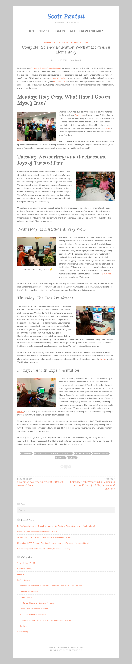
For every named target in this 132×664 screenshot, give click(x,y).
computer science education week (53, 453)
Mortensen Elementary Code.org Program (66, 43)
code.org (27, 453)
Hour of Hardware (60, 78)
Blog (72, 31)
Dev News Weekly (24, 568)
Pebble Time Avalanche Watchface (34, 609)
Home (31, 31)
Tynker (103, 359)
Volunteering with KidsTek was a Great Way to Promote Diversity (43, 549)
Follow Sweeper (26, 597)
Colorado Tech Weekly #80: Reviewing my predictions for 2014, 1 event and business (92, 484)
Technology (22, 626)
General (20, 574)
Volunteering (22, 631)
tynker (72, 458)
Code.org (79, 115)
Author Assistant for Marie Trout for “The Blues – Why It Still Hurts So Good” (51, 586)
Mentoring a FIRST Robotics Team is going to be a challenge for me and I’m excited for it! (53, 543)
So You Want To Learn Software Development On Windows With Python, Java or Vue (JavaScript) (56, 526)
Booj (108, 128)
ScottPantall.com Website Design (33, 614)
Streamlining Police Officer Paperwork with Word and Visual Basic (46, 620)
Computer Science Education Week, (46, 68)
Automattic (75, 650)
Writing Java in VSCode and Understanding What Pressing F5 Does (44, 537)
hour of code (83, 453)
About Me (44, 31)
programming (101, 453)
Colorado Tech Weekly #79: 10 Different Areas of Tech (40, 482)
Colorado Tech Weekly (91, 31)
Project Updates (24, 580)
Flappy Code (105, 273)
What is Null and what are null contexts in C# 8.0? (37, 531)
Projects (60, 31)
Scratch (20, 411)
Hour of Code (59, 81)
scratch (60, 458)
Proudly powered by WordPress (66, 647)
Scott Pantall (66, 16)
